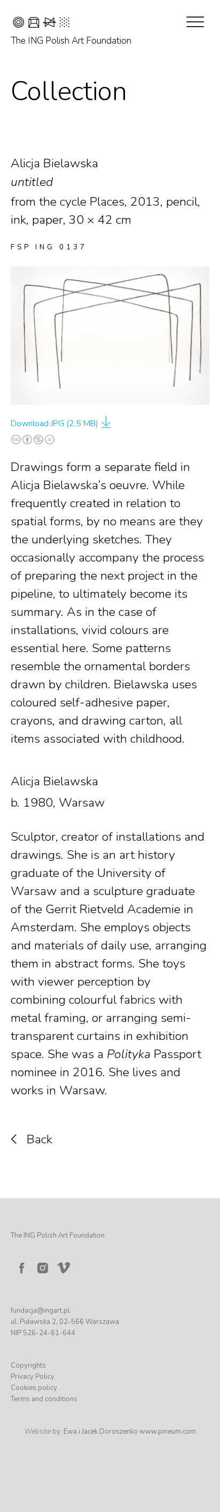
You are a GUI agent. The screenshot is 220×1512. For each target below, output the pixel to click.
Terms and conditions (44, 1399)
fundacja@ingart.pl (40, 1310)
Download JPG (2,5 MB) (54, 423)
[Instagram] (42, 1268)
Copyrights (28, 1365)
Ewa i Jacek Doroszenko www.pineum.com (130, 1431)
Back (39, 1139)
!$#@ (41, 23)
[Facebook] (21, 1268)
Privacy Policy (32, 1376)
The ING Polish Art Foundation (71, 41)
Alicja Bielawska (54, 781)
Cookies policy (34, 1388)
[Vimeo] (65, 1265)
